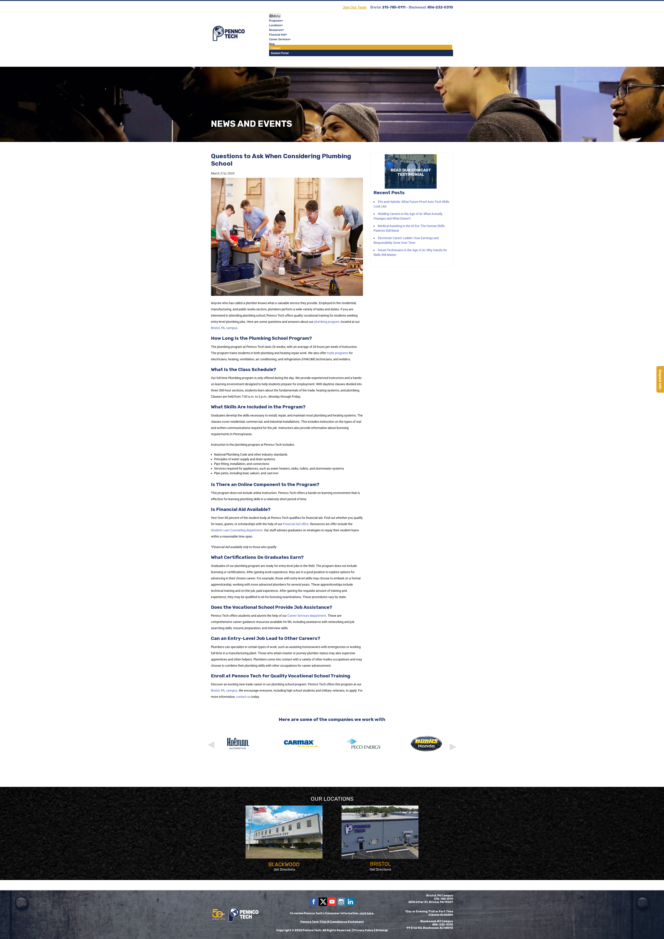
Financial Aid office (296, 524)
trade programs (337, 353)
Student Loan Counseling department (236, 530)
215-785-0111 (393, 7)
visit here (366, 913)
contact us (243, 697)
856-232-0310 (440, 7)
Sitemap (382, 930)
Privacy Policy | (364, 930)
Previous (211, 742)
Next (453, 742)
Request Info (660, 379)
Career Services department (306, 615)
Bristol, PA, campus (224, 328)
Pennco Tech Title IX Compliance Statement (332, 921)
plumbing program (326, 321)
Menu (276, 16)
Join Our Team (355, 7)
